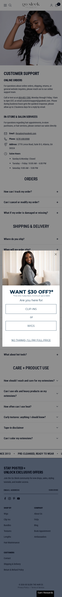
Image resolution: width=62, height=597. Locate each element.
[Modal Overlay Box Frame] (31, 299)
